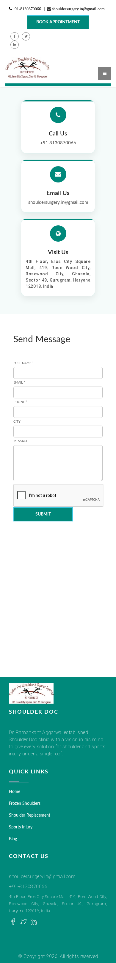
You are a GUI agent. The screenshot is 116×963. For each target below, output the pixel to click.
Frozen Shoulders (24, 804)
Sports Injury (20, 827)
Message (20, 441)
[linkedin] (33, 921)
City (17, 421)
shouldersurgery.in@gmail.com (78, 9)
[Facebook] (13, 921)
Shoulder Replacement (29, 815)
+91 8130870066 (58, 143)
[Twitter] (23, 921)
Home (14, 792)
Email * (19, 382)
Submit (43, 514)
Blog (13, 839)
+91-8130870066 (28, 886)
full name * (23, 363)
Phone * (20, 402)
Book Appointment (58, 22)
